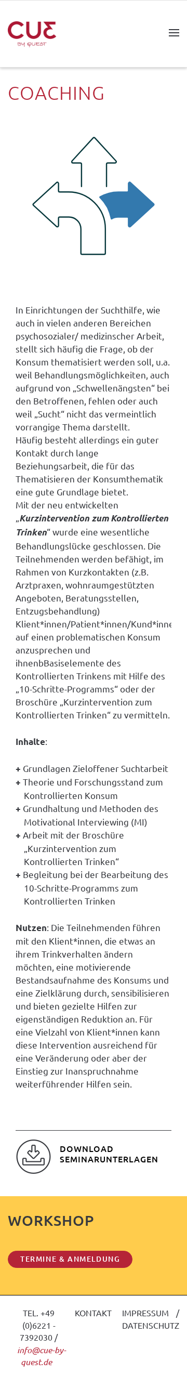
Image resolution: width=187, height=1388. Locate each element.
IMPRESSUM (145, 1312)
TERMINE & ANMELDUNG (70, 1259)
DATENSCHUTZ (150, 1325)
